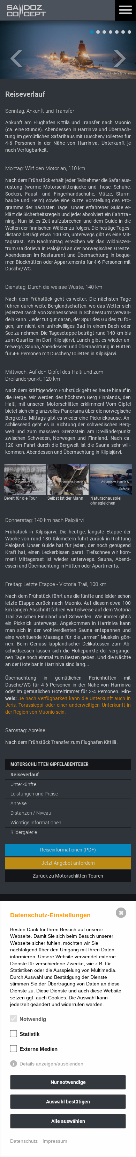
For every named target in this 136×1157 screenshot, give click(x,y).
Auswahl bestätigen (68, 1101)
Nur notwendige (68, 1082)
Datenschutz (24, 1141)
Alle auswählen (68, 1121)
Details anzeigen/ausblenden (51, 1064)
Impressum (55, 1141)
